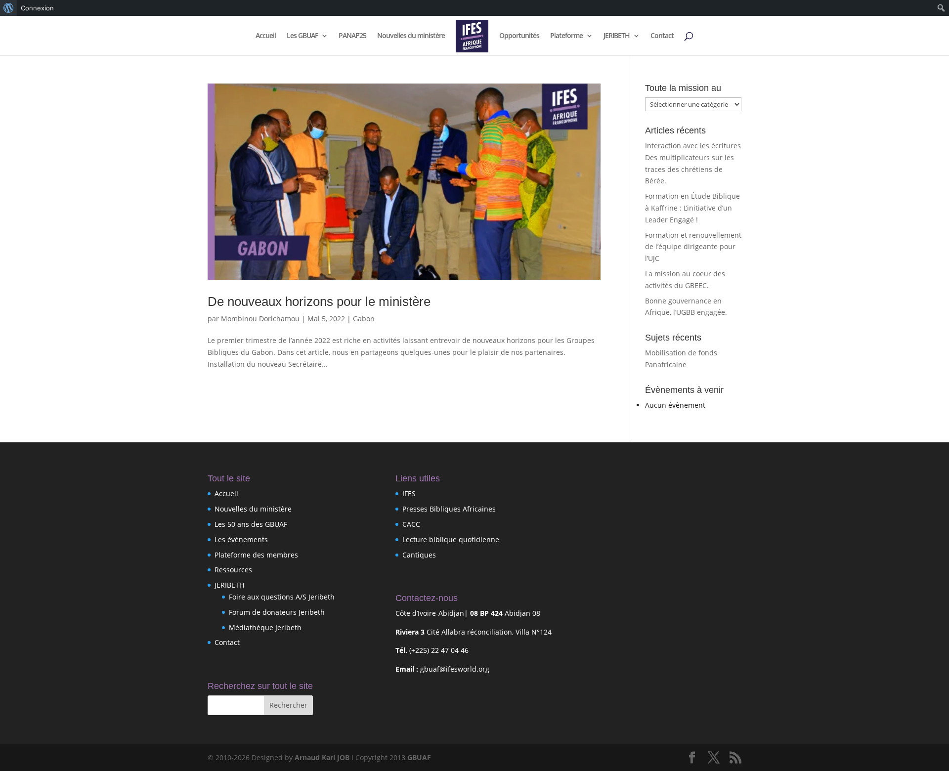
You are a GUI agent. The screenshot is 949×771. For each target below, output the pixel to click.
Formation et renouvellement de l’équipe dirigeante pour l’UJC (693, 246)
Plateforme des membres (256, 554)
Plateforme (566, 36)
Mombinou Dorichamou (260, 318)
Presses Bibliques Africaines (449, 509)
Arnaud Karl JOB (322, 757)
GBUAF (419, 757)
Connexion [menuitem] (37, 8)
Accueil (266, 36)
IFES (409, 493)
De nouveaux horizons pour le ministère (319, 301)
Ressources (233, 569)
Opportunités (519, 36)
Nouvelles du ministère (411, 36)
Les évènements (241, 539)
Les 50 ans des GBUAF (251, 524)
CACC (411, 524)
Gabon (364, 318)
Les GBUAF (302, 36)
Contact (662, 36)
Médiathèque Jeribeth (265, 627)
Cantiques (419, 554)
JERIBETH (617, 36)
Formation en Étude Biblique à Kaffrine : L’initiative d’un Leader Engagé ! (692, 207)
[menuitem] (8, 8)
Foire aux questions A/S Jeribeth (282, 596)
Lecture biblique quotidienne (450, 539)
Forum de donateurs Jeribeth (277, 612)
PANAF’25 (352, 36)
